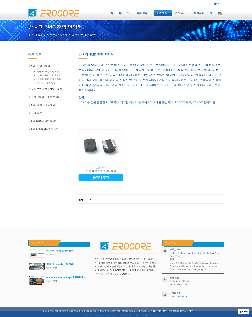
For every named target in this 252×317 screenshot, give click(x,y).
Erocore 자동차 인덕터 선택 (59, 250)
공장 (172, 259)
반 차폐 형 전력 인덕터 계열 (101, 171)
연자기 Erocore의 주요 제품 (59, 264)
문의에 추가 (101, 177)
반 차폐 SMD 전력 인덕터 (49, 79)
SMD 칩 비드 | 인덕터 (43, 104)
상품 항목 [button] (161, 13)
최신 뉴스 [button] (180, 13)
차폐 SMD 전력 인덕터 (48, 71)
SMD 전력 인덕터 (58, 34)
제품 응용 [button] (143, 13)
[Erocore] (54, 13)
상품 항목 (40, 34)
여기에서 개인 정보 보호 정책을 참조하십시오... (171, 311)
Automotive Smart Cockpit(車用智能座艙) (66, 277)
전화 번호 (174, 277)
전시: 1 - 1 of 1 (86, 199)
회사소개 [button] (124, 13)
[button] (211, 13)
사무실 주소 (175, 249)
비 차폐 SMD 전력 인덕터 (49, 75)
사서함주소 (175, 293)
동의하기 (243, 311)
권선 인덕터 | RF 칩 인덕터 (46, 97)
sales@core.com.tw (178, 296)
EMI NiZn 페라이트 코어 (44, 120)
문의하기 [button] (199, 13)
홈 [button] (112, 13)
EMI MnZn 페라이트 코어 (45, 128)
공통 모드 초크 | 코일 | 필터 (47, 89)
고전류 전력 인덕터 (46, 82)
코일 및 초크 (38, 112)
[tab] (52, 66)
